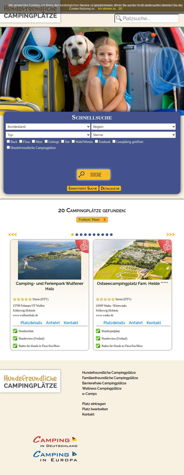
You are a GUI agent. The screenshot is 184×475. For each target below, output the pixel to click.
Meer (39, 142)
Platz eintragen (94, 404)
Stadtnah (104, 142)
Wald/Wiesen (84, 142)
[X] (120, 8)
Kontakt (71, 323)
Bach (14, 142)
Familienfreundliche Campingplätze (110, 378)
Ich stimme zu (107, 8)
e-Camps (89, 394)
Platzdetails (31, 323)
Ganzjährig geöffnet (129, 142)
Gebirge (53, 142)
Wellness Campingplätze (101, 388)
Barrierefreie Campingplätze (104, 383)
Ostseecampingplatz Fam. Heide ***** (132, 283)
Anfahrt (53, 323)
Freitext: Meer (89, 220)
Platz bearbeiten (95, 409)
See (67, 142)
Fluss (26, 142)
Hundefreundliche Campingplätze (33, 148)
